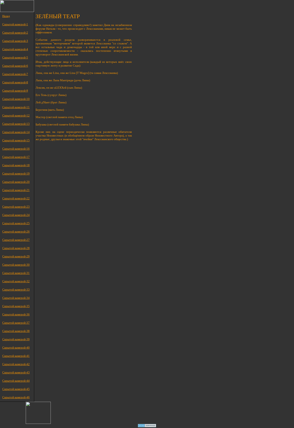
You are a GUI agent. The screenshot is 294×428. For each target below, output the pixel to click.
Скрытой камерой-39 (16, 339)
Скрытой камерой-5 (15, 57)
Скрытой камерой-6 (15, 65)
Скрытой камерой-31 (16, 273)
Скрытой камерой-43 (16, 372)
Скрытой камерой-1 (15, 24)
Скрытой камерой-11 (16, 107)
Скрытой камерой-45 (16, 389)
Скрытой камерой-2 (15, 32)
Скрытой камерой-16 (16, 148)
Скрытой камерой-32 (16, 281)
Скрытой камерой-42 (16, 364)
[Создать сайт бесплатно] (147, 426)
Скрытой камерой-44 (16, 380)
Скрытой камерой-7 (15, 74)
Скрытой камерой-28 (16, 248)
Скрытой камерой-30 (16, 264)
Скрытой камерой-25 (16, 223)
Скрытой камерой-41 (16, 356)
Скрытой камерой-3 (15, 41)
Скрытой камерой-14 (16, 132)
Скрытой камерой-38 (16, 331)
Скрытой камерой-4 (15, 49)
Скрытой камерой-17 (16, 157)
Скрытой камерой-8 (15, 82)
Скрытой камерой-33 (16, 289)
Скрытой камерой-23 (16, 206)
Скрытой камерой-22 (16, 198)
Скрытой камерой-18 (16, 165)
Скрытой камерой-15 (16, 140)
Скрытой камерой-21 (16, 190)
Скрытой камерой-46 (16, 397)
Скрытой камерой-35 (16, 306)
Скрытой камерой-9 (15, 90)
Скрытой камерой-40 (16, 347)
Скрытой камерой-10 (16, 99)
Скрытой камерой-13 (16, 123)
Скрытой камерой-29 (16, 256)
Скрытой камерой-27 (16, 240)
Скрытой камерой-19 (16, 173)
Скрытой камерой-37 (16, 322)
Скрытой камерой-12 (16, 115)
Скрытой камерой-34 (16, 298)
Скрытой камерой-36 (16, 314)
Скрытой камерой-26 (16, 231)
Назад (6, 16)
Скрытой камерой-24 (16, 215)
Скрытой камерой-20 (16, 181)
